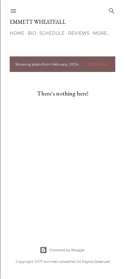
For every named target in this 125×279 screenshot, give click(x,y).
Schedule (52, 33)
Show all (99, 64)
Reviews (79, 33)
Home (17, 33)
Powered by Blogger (67, 250)
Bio (32, 33)
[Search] (111, 10)
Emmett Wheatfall (38, 21)
